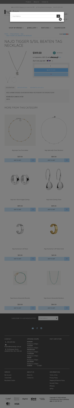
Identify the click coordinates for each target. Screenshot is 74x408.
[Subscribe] (58, 16)
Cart (64, 19)
